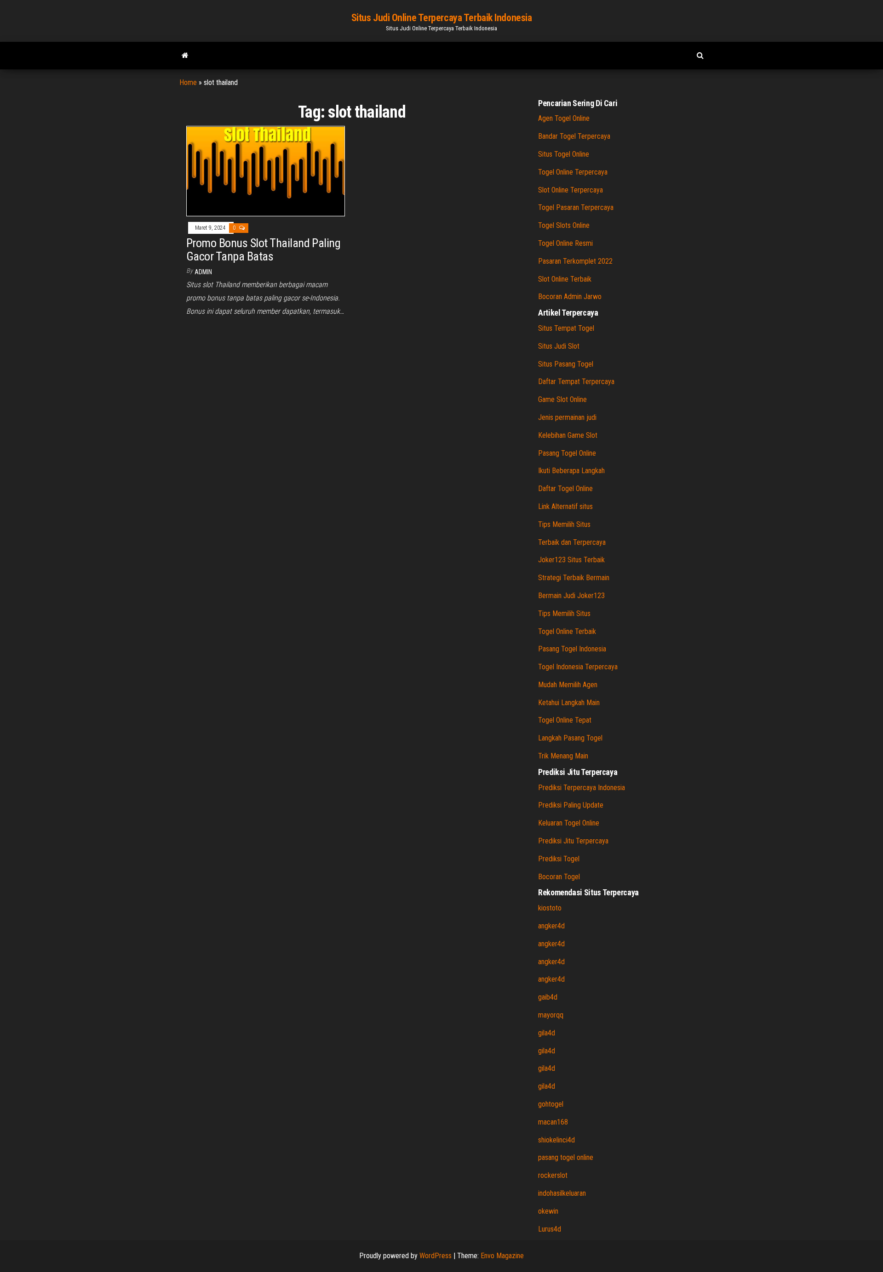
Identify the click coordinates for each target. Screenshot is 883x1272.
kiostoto (550, 908)
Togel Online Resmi (565, 243)
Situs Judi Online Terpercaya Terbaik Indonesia (441, 17)
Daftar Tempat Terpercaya (576, 381)
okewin (548, 1211)
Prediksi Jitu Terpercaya (573, 841)
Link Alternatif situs (565, 506)
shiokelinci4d (556, 1140)
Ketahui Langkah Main (569, 702)
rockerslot (553, 1175)
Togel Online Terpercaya (573, 172)
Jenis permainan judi (567, 417)
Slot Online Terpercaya (570, 190)
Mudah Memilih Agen (567, 684)
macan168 (553, 1122)
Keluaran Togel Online (568, 823)
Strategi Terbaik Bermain (573, 577)
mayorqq (550, 1015)
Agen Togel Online (564, 118)
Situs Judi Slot (558, 346)
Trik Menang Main (563, 756)
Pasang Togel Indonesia (572, 648)
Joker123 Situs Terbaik (571, 559)
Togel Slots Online (564, 225)
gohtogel (550, 1104)
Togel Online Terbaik (567, 631)
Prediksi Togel (558, 858)
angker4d (551, 925)
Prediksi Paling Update (570, 805)
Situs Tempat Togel (566, 328)
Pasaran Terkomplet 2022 (575, 261)
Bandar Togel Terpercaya (574, 136)
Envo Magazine (502, 1255)
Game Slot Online (562, 399)
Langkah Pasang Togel (570, 738)
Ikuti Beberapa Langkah (571, 470)
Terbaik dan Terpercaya (572, 542)
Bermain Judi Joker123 (571, 595)
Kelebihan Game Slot (567, 435)
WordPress (435, 1255)
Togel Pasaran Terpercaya (576, 207)
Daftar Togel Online (565, 488)
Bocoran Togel (559, 876)
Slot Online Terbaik (564, 279)
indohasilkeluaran (562, 1193)
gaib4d (547, 997)
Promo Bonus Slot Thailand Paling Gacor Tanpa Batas (263, 249)
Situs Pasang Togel (565, 364)
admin (203, 272)
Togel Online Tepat (564, 720)
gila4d (546, 1033)
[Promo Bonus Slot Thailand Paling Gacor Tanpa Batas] (265, 170)
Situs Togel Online (563, 154)
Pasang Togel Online (567, 453)
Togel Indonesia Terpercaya (578, 666)
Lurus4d (549, 1229)
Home (188, 82)
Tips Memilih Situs (564, 524)
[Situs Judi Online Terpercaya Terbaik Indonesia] (185, 55)
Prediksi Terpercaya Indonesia (581, 787)
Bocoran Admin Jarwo (570, 296)
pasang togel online (565, 1157)
